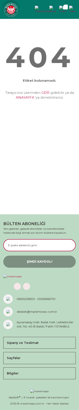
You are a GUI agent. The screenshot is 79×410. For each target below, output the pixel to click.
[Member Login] (43, 9)
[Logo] (11, 10)
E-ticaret (29, 397)
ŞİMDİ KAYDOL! (39, 262)
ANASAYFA (25, 97)
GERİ (45, 92)
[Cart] (62, 9)
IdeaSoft (14, 397)
